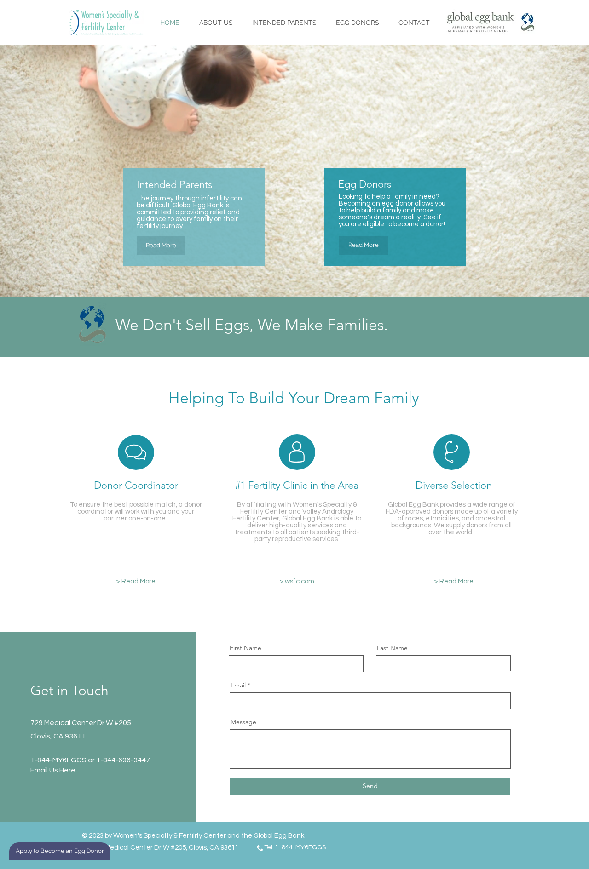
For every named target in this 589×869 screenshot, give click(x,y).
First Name (245, 648)
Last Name (392, 648)
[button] (284, 23)
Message (243, 722)
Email (238, 685)
